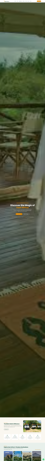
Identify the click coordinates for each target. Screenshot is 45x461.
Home (15, 1)
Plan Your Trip (38, 1)
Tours (17, 1)
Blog (28, 1)
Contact (30, 1)
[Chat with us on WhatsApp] (43, 459)
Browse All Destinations (37, 449)
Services (24, 1)
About (26, 1)
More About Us (6, 429)
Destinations (20, 1)
